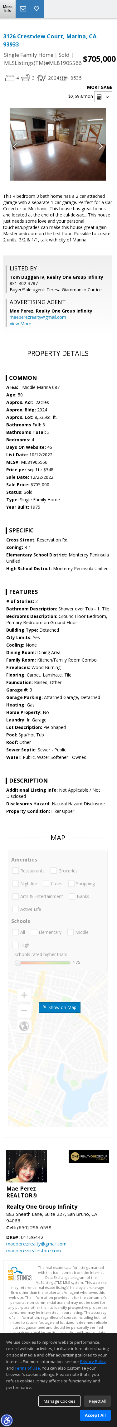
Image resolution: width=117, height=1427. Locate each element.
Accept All (95, 1415)
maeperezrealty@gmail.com (38, 317)
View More (20, 324)
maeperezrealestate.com (33, 1250)
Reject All (97, 1401)
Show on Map (61, 1007)
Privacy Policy (93, 1361)
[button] (6, 1420)
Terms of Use (27, 1368)
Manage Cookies (60, 1401)
